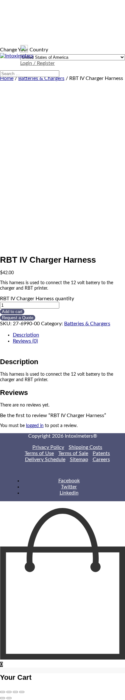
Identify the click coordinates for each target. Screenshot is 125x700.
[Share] (9, 692)
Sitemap (79, 459)
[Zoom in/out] (21, 692)
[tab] (69, 335)
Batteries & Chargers (41, 78)
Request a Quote (17, 317)
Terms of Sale (73, 453)
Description (26, 334)
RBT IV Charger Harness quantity (37, 298)
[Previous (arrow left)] (2, 698)
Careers (101, 459)
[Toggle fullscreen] (15, 692)
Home (6, 78)
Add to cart (12, 311)
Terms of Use (39, 453)
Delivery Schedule (45, 459)
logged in (35, 426)
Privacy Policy (48, 447)
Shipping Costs (85, 447)
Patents (101, 453)
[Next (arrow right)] (9, 698)
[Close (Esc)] (2, 692)
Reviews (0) (25, 341)
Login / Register (37, 63)
